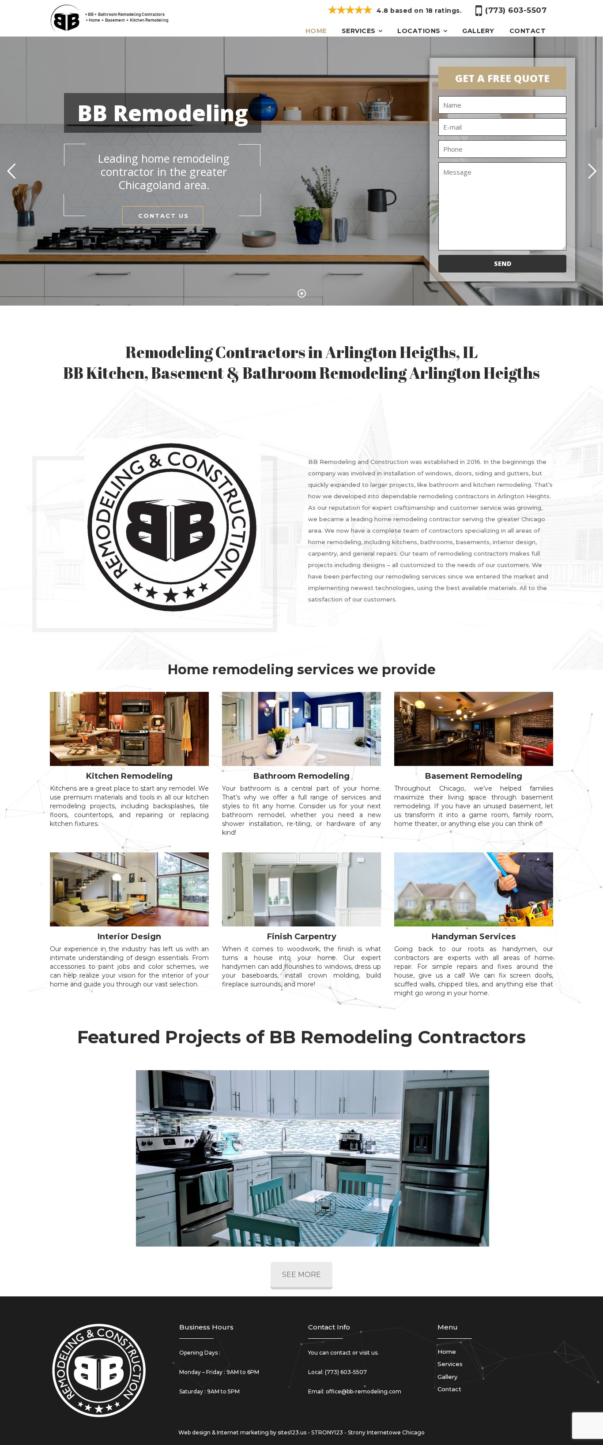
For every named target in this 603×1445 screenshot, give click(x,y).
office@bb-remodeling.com (363, 1391)
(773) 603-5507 (346, 1372)
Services (359, 31)
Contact (527, 31)
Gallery (478, 31)
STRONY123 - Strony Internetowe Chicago (368, 1432)
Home (316, 31)
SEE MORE (301, 1274)
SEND (502, 263)
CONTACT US (163, 215)
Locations (419, 31)
